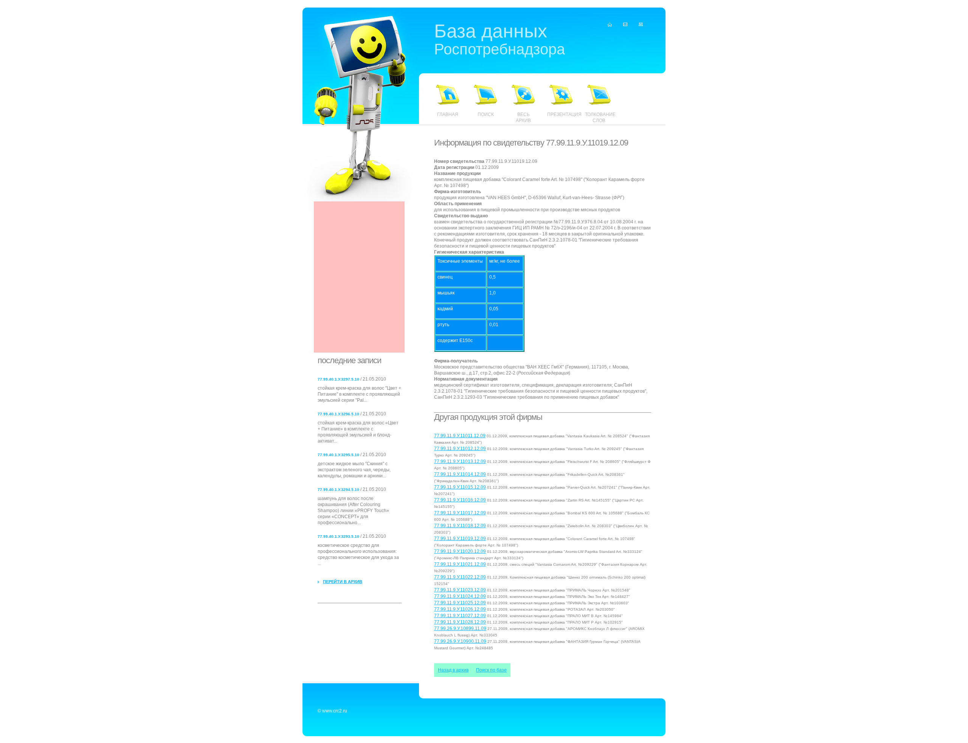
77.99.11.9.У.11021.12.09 (460, 564)
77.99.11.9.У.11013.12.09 (460, 461)
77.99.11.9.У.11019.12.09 (460, 538)
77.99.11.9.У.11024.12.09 (460, 596)
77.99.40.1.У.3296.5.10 (338, 414)
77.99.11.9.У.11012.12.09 (460, 448)
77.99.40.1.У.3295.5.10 (338, 455)
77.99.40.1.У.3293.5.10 (338, 536)
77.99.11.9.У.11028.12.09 (460, 622)
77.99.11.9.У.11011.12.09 (460, 435)
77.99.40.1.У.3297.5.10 (338, 379)
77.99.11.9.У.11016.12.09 (460, 500)
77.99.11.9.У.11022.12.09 (460, 577)
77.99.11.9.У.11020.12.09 (460, 551)
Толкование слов (599, 117)
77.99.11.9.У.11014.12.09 (460, 474)
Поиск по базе (491, 670)
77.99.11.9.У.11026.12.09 (460, 609)
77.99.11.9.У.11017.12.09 (460, 512)
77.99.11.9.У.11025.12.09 (460, 602)
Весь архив (523, 117)
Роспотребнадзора (499, 40)
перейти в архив (342, 581)
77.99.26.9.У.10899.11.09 (460, 628)
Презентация (561, 114)
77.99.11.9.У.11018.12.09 (460, 525)
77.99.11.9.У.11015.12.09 (460, 487)
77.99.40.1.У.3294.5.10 (338, 490)
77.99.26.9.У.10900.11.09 (460, 641)
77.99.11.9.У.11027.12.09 (460, 615)
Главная (447, 114)
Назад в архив (453, 670)
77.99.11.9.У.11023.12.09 (460, 590)
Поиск (486, 114)
